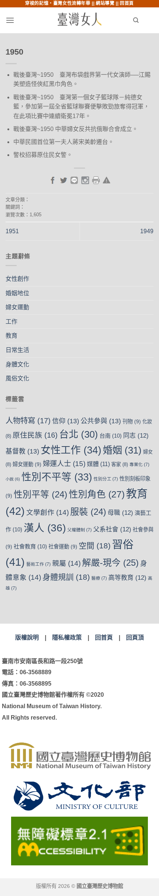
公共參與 (101, 421)
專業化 (139, 464)
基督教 (22, 451)
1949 (146, 231)
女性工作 (71, 450)
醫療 (99, 578)
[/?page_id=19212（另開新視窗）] (106, 179)
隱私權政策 (67, 637)
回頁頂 (135, 637)
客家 (119, 464)
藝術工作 (38, 564)
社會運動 (62, 546)
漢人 (45, 528)
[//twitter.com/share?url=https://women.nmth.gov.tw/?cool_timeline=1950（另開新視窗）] (63, 179)
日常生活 (17, 350)
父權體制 (79, 530)
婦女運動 (17, 307)
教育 (11, 335)
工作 (11, 321)
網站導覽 (105, 3)
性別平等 (40, 494)
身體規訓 (66, 577)
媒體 (98, 464)
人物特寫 (28, 420)
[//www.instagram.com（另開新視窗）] (85, 179)
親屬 (66, 563)
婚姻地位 (17, 293)
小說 (13, 479)
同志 (136, 435)
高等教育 (127, 577)
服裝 (88, 512)
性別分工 (106, 479)
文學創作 (47, 512)
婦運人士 (64, 464)
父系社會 (112, 529)
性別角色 (97, 494)
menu (24, 20)
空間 (95, 545)
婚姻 (122, 450)
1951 (12, 231)
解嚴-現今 (110, 563)
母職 (120, 512)
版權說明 (27, 637)
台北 (78, 434)
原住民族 (35, 435)
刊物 (131, 421)
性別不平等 (56, 477)
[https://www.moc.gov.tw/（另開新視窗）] (80, 796)
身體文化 (17, 364)
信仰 (65, 421)
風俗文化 (17, 378)
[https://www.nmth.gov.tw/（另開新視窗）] (79, 756)
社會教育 (30, 546)
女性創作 (17, 279)
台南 (110, 436)
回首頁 (127, 3)
